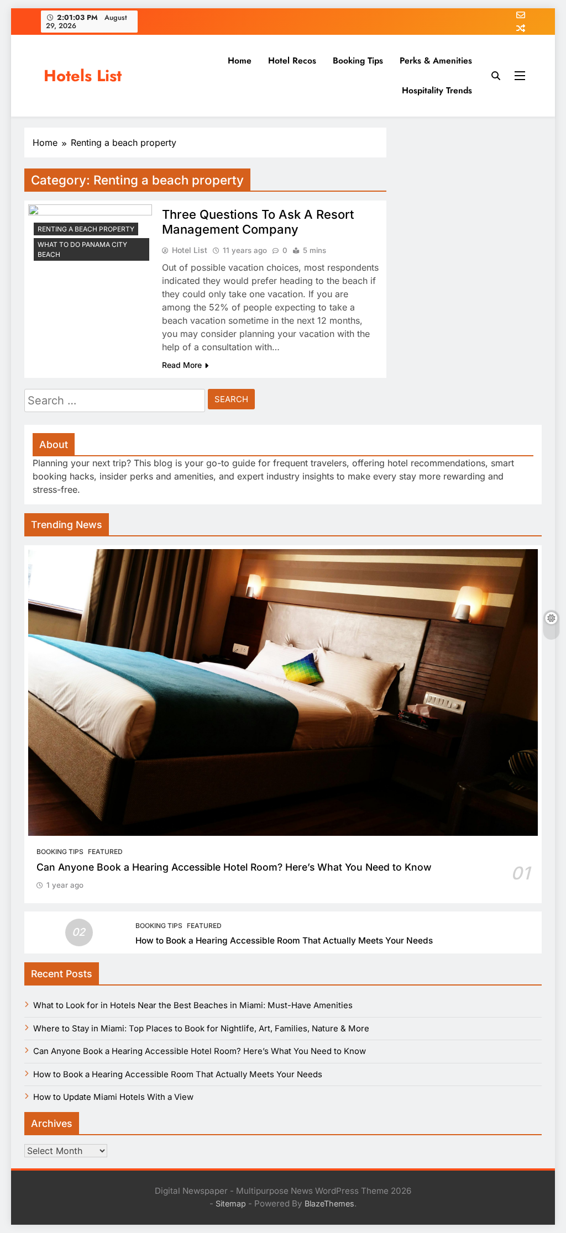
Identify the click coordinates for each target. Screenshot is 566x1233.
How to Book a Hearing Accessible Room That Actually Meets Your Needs (284, 940)
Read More (182, 365)
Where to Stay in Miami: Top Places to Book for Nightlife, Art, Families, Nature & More (201, 1029)
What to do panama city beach (82, 249)
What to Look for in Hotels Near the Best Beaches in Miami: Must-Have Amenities (193, 1005)
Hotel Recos (292, 60)
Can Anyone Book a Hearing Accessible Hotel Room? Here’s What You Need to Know (234, 867)
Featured (105, 851)
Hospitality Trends (437, 90)
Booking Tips (358, 60)
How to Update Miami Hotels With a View (113, 1097)
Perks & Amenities (436, 60)
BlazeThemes (329, 1203)
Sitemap (231, 1203)
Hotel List (189, 250)
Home (239, 60)
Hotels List (83, 75)
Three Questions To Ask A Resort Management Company (258, 221)
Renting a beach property (86, 229)
